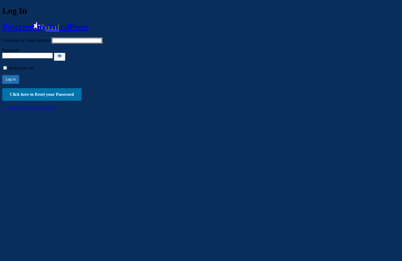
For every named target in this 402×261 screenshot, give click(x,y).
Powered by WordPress (45, 27)
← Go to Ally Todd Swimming (29, 107)
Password (10, 50)
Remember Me (21, 68)
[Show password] (59, 57)
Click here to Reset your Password (42, 94)
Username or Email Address (26, 40)
